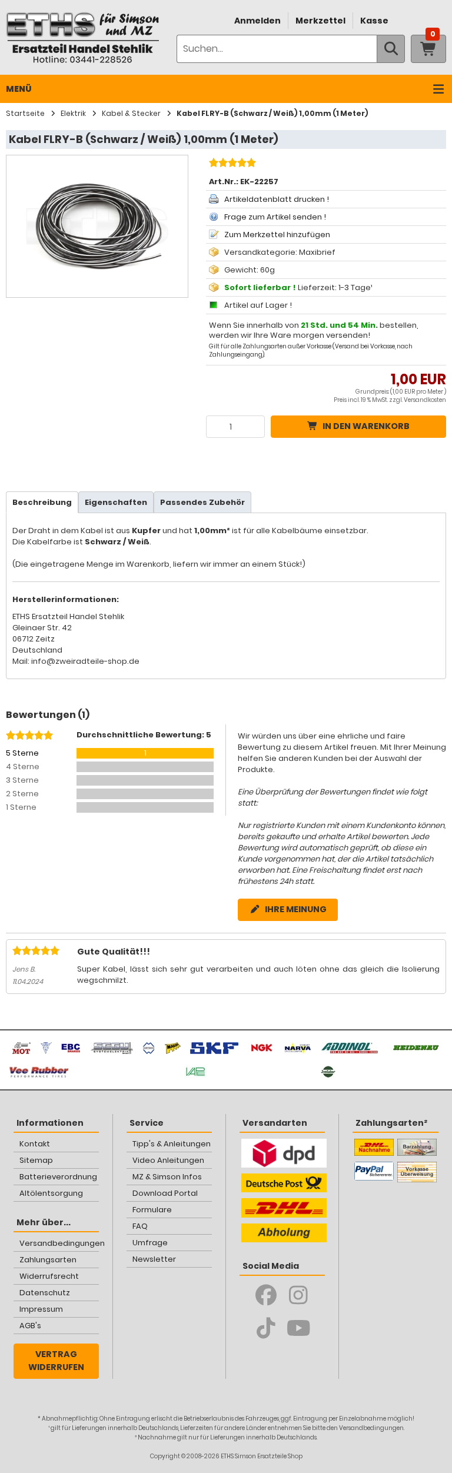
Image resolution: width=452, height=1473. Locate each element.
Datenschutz (44, 1292)
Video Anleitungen (168, 1160)
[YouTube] (298, 1328)
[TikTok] (266, 1328)
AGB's (30, 1325)
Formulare (152, 1209)
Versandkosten (425, 399)
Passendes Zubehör (202, 502)
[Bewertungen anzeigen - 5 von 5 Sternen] (231, 164)
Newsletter (154, 1259)
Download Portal (165, 1193)
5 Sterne (22, 753)
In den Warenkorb (366, 426)
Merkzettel (320, 20)
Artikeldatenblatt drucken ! (276, 199)
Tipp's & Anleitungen (171, 1143)
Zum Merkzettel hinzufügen (277, 234)
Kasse (374, 20)
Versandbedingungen (59, 1243)
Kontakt (34, 1143)
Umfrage (150, 1242)
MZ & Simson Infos (167, 1176)
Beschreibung (42, 502)
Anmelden (257, 20)
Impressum (41, 1309)
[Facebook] (266, 1295)
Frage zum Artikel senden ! (275, 216)
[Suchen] (391, 49)
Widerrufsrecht (49, 1276)
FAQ (140, 1226)
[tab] (42, 502)
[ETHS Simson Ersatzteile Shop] (82, 37)
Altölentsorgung (51, 1193)
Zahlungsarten (48, 1259)
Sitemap (36, 1160)
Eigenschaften (116, 502)
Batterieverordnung (58, 1176)
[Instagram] (298, 1295)
